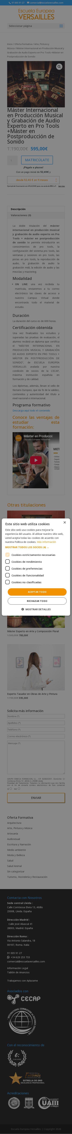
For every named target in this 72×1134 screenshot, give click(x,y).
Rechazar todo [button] (37, 601)
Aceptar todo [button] (37, 591)
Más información (46, 542)
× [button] (64, 522)
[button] (36, 547)
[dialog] (36, 567)
